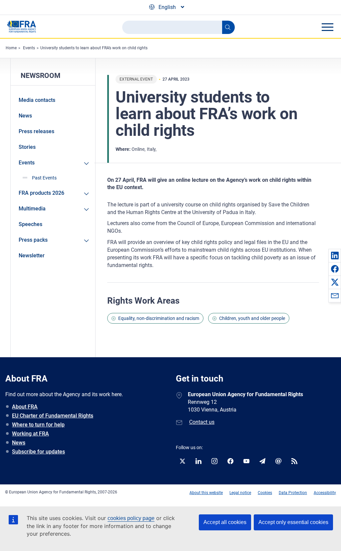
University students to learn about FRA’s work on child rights (94, 48)
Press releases (36, 131)
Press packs (33, 240)
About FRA (25, 407)
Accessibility (325, 492)
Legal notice (240, 492)
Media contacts (37, 100)
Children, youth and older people (252, 318)
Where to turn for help (38, 424)
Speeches (30, 224)
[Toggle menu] (327, 27)
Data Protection (293, 492)
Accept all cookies (224, 522)
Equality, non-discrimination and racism (158, 318)
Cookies (265, 492)
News (25, 116)
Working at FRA (30, 433)
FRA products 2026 (41, 193)
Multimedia (32, 208)
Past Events (44, 177)
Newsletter (32, 255)
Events (29, 48)
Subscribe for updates (38, 451)
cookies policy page (131, 518)
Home (11, 48)
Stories (27, 147)
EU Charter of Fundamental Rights (52, 416)
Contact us (201, 422)
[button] (335, 255)
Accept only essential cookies (293, 522)
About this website (206, 492)
